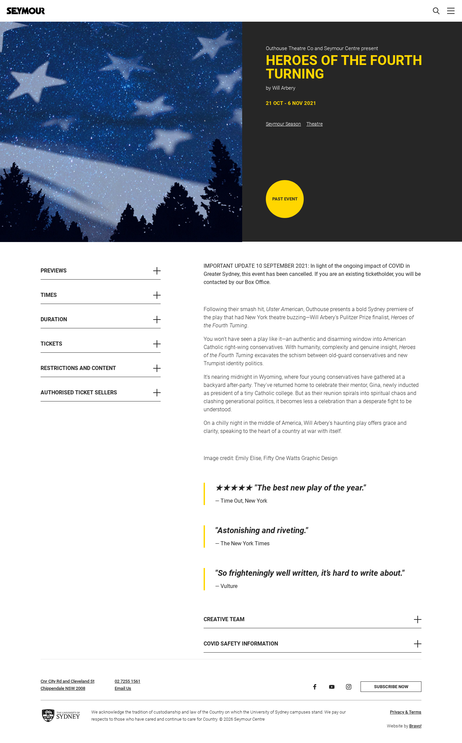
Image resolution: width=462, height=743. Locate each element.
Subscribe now (391, 686)
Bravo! (415, 725)
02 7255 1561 (127, 681)
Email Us (123, 688)
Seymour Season (283, 124)
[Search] (436, 11)
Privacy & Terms (405, 712)
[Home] (26, 10)
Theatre (314, 124)
